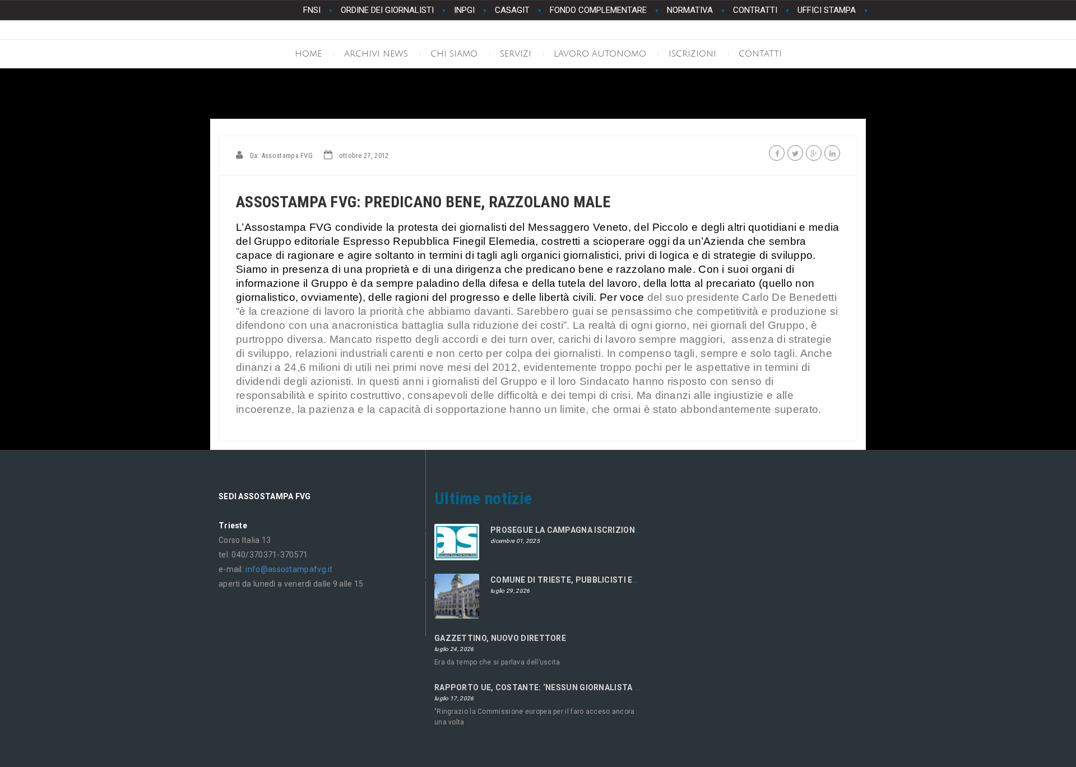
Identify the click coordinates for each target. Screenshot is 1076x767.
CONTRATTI (755, 10)
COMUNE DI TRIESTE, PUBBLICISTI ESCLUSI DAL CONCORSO (608, 579)
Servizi (515, 53)
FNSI (312, 10)
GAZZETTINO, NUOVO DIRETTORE (500, 638)
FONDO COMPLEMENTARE (598, 10)
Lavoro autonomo (600, 53)
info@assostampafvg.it (288, 569)
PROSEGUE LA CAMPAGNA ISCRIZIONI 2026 (574, 530)
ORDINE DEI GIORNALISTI (387, 10)
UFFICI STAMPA (826, 10)
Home (308, 53)
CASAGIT (512, 10)
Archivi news (376, 53)
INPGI (464, 10)
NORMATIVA (690, 10)
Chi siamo (453, 53)
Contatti (760, 53)
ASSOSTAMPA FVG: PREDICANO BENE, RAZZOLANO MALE (423, 202)
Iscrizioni (692, 53)
